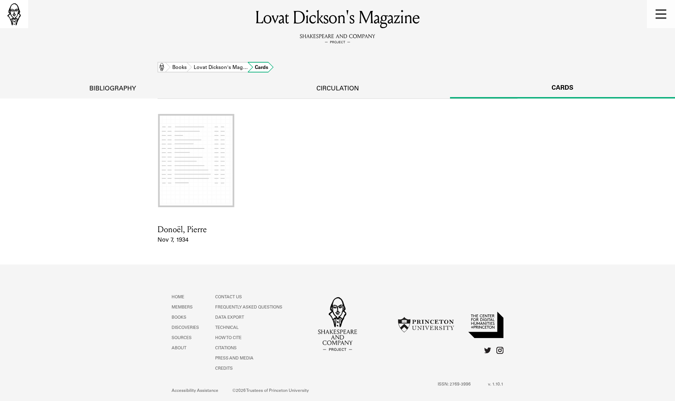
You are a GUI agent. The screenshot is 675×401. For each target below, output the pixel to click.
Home (161, 67)
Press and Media (234, 358)
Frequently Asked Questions (248, 307)
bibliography (112, 89)
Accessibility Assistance (195, 391)
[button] (661, 14)
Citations (226, 348)
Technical (227, 328)
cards (562, 88)
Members (182, 307)
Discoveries (185, 328)
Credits (224, 369)
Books (179, 67)
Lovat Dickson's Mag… (221, 67)
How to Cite (228, 338)
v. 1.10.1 (495, 384)
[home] (14, 14)
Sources (182, 338)
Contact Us (228, 297)
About (179, 348)
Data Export (229, 318)
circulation (337, 89)
